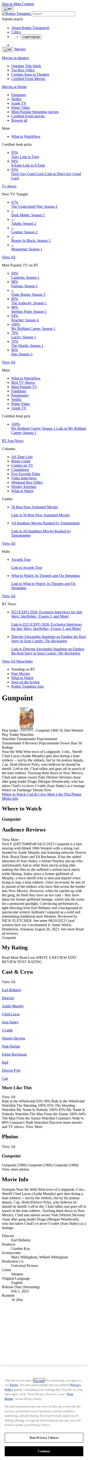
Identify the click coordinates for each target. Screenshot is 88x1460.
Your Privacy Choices (44, 1437)
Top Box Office (23, 70)
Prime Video (20, 108)
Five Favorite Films (25, 474)
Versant (39, 1380)
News (19, 441)
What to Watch (26, 136)
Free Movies (20, 674)
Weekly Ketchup (23, 487)
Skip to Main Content (18, 4)
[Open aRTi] (8, 8)
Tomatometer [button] (11, 743)
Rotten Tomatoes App (27, 686)
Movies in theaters (15, 58)
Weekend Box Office (27, 482)
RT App (8, 441)
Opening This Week (26, 66)
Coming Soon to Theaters (30, 74)
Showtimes (24, 661)
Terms (14, 1385)
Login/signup (31, 37)
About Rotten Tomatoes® (30, 28)
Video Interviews (24, 478)
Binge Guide (20, 461)
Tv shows (9, 186)
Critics (16, 32)
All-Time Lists (22, 457)
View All (8, 257)
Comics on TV (22, 465)
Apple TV (19, 103)
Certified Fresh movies (28, 116)
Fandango (18, 95)
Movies (20, 49)
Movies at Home (14, 87)
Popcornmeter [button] (49, 743)
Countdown (20, 470)
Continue (44, 1451)
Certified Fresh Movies (28, 79)
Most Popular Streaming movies (35, 112)
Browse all (19, 120)
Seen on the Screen (25, 682)
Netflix (16, 99)
